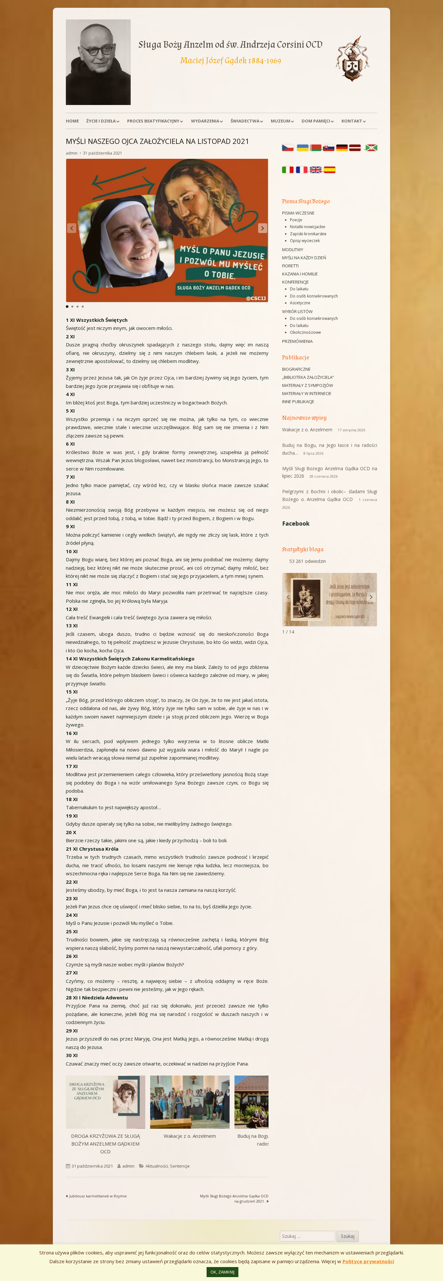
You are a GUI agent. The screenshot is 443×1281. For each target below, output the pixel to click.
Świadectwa (245, 121)
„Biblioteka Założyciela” (308, 377)
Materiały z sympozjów (307, 385)
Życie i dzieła (101, 121)
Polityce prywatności (368, 1261)
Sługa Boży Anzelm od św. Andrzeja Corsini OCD (230, 44)
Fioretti (290, 266)
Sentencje (180, 1166)
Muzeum (280, 121)
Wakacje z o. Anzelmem (190, 1136)
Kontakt (351, 121)
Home (72, 121)
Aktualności (157, 1166)
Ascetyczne (300, 303)
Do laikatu (299, 289)
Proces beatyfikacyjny (153, 121)
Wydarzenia (205, 121)
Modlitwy (292, 249)
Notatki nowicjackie (307, 226)
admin (72, 153)
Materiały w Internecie (306, 393)
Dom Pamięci (316, 121)
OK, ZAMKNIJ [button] (222, 1272)
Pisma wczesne (298, 213)
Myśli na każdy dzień (304, 258)
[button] (262, 228)
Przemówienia (297, 341)
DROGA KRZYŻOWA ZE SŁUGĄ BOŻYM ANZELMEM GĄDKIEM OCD (105, 1144)
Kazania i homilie (300, 274)
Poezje (296, 220)
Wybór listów (297, 311)
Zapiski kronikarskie (308, 234)
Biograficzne (296, 369)
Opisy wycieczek (305, 240)
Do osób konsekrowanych (314, 296)
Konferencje (295, 282)
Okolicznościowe (305, 332)
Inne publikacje (298, 401)
